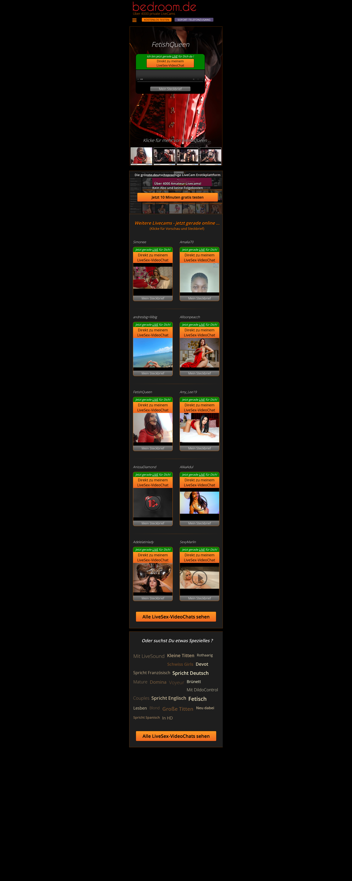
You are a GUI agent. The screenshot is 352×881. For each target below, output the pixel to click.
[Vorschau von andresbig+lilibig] (153, 366)
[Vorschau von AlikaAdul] (199, 516)
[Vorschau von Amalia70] (199, 291)
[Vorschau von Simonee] (153, 291)
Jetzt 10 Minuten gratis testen (178, 197)
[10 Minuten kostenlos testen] (138, 18)
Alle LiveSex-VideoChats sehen (176, 617)
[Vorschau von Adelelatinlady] (153, 591)
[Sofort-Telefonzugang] (140, 18)
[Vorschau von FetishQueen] (153, 441)
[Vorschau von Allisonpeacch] (199, 366)
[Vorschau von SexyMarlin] (199, 591)
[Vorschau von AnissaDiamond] (153, 516)
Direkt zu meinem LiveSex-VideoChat (170, 63)
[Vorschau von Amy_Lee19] (199, 441)
